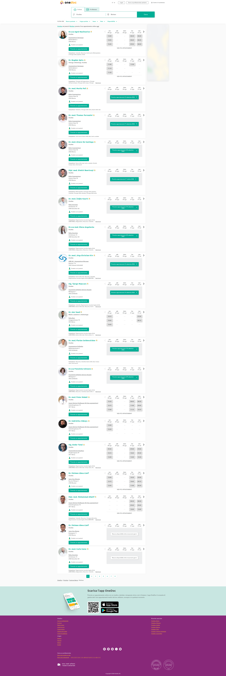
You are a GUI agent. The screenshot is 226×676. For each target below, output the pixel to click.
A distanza (93, 9)
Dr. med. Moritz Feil (77, 88)
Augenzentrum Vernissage (76, 38)
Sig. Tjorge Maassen (77, 284)
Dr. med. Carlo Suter (78, 549)
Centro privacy (61, 629)
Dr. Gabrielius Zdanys (78, 421)
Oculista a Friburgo (156, 623)
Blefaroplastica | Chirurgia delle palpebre (86, 192)
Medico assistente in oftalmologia (78, 315)
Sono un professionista (62, 621)
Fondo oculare (88, 335)
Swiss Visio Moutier (74, 479)
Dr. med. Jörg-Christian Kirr (81, 255)
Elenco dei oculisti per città (63, 655)
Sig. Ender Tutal (76, 445)
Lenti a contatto (95, 136)
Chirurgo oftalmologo (75, 63)
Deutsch (59, 638)
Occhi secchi (89, 53)
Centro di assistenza (62, 634)
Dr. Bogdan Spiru (76, 60)
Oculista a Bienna (155, 627)
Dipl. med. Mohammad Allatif (81, 497)
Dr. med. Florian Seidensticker (82, 340)
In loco (80, 9)
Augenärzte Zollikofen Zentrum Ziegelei (80, 290)
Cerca (146, 14)
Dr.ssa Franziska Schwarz (80, 369)
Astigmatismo (79, 222)
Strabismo (78, 110)
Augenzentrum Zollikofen (76, 346)
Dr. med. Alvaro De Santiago (81, 142)
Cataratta (78, 53)
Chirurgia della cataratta (80, 193)
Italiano (59, 643)
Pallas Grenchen (73, 205)
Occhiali (95, 163)
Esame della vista (96, 110)
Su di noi (59, 623)
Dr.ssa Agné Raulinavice (79, 32)
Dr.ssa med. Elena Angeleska (81, 227)
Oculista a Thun (155, 629)
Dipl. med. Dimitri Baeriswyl (81, 170)
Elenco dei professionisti (63, 657)
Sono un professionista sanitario (137, 3)
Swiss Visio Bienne (74, 531)
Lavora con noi (60, 627)
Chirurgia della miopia (83, 83)
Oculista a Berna (155, 621)
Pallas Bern (72, 318)
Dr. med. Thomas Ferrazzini (81, 115)
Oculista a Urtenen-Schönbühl (158, 632)
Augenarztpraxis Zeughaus (76, 451)
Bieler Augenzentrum (75, 94)
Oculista (71, 34)
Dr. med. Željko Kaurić (78, 199)
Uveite (83, 55)
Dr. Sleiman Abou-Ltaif (79, 473)
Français (59, 641)
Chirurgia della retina (86, 110)
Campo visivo (72, 165)
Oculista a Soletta (155, 625)
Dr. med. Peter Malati (78, 397)
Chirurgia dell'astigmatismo (82, 81)
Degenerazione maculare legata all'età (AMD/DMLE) (82, 278)
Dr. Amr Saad (74, 312)
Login (121, 3)
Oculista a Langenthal (156, 634)
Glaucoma (83, 53)
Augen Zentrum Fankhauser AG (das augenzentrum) (83, 403)
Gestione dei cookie (62, 632)
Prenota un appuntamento (78, 49)
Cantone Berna (73, 580)
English (59, 645)
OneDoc (59, 580)
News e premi (60, 625)
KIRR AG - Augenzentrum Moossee (79, 261)
